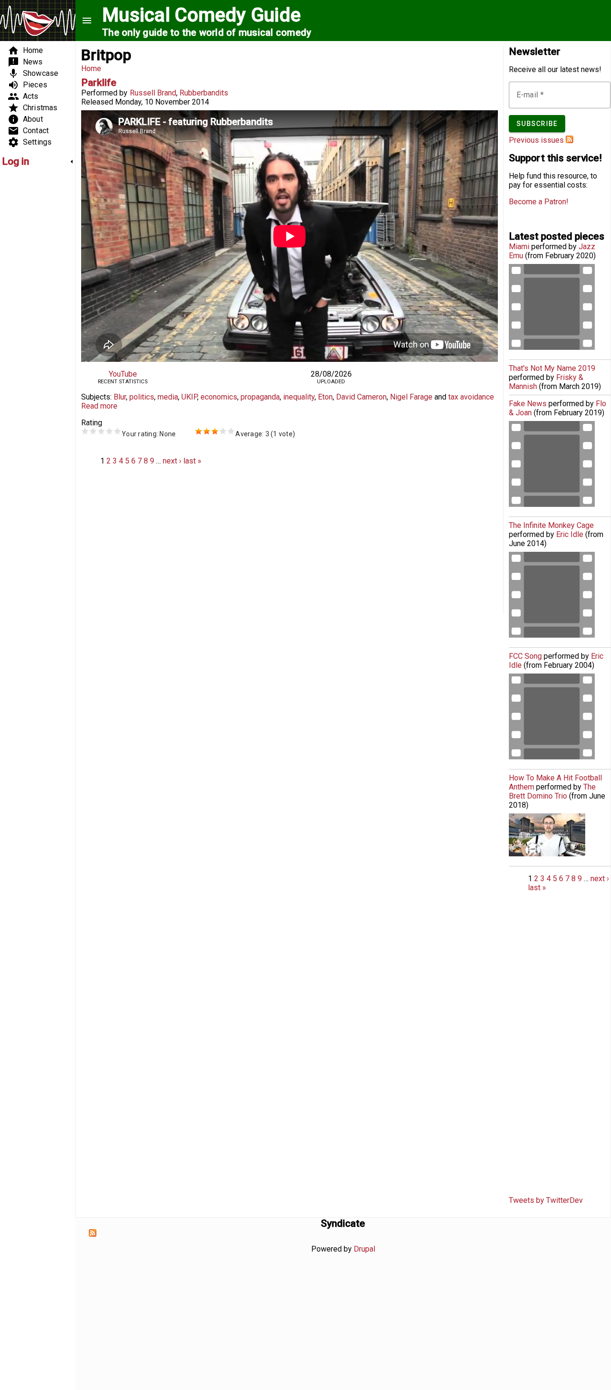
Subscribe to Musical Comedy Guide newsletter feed (569, 139)
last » (192, 460)
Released (97, 101)
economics (218, 396)
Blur (120, 396)
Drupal (364, 1248)
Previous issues (536, 140)
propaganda (260, 396)
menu (87, 20)
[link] (38, 161)
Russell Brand (153, 92)
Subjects (95, 396)
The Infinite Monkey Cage (551, 525)
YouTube (123, 374)
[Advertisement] (30, 318)
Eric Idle (569, 534)
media (168, 396)
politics (141, 396)
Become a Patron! (539, 201)
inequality (299, 396)
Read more (99, 406)
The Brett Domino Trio (552, 791)
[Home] (37, 21)
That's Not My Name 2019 (552, 368)
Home (91, 68)
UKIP (189, 396)
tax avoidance (471, 396)
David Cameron (361, 396)
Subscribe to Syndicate (92, 1233)
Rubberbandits (203, 92)
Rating (91, 422)
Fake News (528, 403)
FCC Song (525, 656)
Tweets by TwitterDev (546, 1200)
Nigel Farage (411, 396)
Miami (519, 246)
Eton (325, 396)
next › (172, 460)
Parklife (98, 82)
